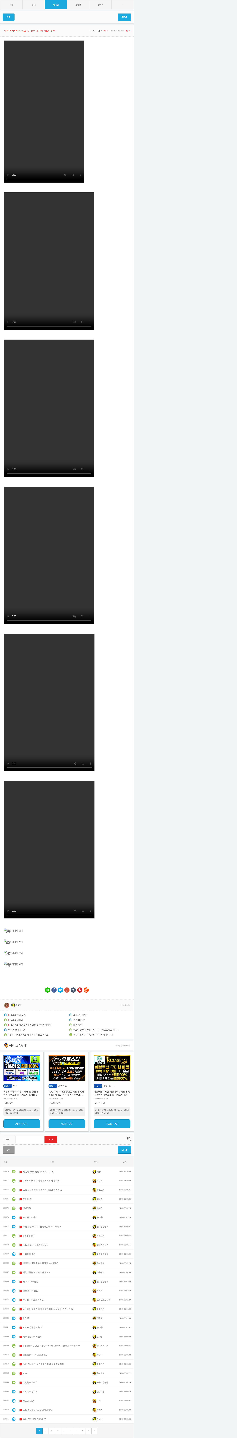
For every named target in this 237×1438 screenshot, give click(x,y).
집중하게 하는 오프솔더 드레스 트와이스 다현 (93, 1034)
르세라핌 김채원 (80, 1015)
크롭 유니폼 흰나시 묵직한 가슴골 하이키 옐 (42, 1190)
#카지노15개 (10, 1110)
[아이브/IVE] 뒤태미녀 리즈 (35, 1355)
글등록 (124, 17)
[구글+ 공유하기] (67, 990)
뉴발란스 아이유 (30, 1382)
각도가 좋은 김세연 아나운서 (35, 1245)
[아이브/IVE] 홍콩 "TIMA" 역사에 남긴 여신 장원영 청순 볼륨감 (51, 1346)
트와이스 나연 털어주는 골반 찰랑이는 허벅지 (31, 1025)
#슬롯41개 (21, 1110)
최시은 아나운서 (30, 1217)
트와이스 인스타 (30, 1391)
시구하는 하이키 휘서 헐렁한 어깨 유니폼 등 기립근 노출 (48, 1309)
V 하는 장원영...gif (16, 1030)
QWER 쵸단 (28, 1401)
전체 (8, 1150)
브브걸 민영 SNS (18, 1015)
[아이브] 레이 (79, 1020)
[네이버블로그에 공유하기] (47, 990)
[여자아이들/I (29, 1236)
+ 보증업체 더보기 (123, 1045)
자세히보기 (21, 1123)
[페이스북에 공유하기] (54, 990)
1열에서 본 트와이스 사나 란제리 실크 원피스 (28, 1035)
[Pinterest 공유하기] (80, 990)
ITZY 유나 (77, 1025)
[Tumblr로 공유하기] (73, 990)
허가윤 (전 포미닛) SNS (33, 1300)
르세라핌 (27, 1208)
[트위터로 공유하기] (60, 990)
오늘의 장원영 (17, 1020)
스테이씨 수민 (29, 1254)
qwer (25, 1373)
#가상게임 (14, 1113)
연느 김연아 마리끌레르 (33, 1336)
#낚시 (29, 1110)
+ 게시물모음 (124, 1005)
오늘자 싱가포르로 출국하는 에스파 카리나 (42, 1226)
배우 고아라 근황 (30, 1281)
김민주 (26, 1318)
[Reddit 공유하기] (86, 990)
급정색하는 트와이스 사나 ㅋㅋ (36, 1272)
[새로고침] (129, 1139)
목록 (8, 17)
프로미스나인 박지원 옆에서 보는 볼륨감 (41, 1263)
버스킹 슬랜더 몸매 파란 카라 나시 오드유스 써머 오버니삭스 (95, 1030)
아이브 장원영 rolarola (33, 1327)
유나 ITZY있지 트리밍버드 (34, 1419)
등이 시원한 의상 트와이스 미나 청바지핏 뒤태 (43, 1364)
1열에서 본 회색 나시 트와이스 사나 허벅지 (42, 1181)
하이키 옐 (27, 1199)
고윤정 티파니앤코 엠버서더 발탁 (37, 1410)
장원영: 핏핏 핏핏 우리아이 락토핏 (38, 1171)
